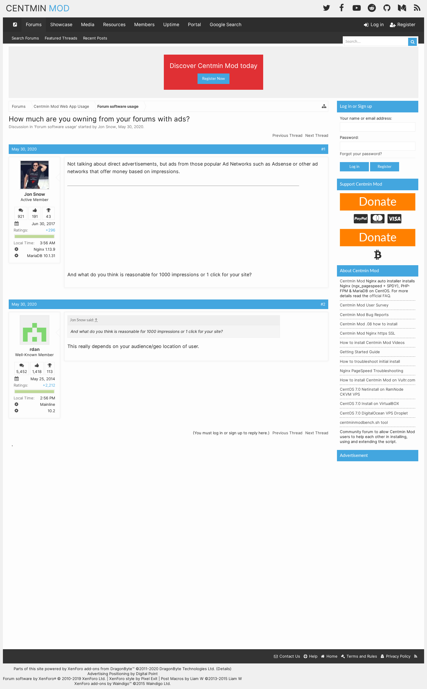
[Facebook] (342, 7)
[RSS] (417, 7)
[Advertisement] (111, 225)
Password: (349, 137)
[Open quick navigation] (15, 24)
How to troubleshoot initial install (370, 361)
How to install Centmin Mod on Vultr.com (377, 380)
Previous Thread (287, 135)
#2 (323, 304)
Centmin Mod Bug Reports (364, 314)
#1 (323, 149)
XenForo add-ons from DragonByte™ (101, 668)
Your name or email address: (366, 118)
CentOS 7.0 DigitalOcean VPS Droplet (374, 413)
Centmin (38, 8)
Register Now (213, 79)
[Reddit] (372, 7)
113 (50, 371)
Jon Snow (107, 126)
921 (21, 216)
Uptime (171, 24)
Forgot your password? (361, 153)
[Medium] (402, 7)
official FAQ (379, 295)
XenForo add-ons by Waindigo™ (103, 683)
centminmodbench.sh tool (364, 422)
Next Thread (316, 135)
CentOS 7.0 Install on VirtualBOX (369, 403)
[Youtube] (357, 7)
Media (87, 24)
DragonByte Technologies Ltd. (187, 668)
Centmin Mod (352, 281)
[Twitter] (326, 7)
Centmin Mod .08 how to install (368, 324)
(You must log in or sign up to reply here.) (231, 432)
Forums (34, 24)
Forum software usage (55, 126)
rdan (35, 349)
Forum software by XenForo (54, 678)
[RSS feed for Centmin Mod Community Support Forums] (416, 656)
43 (48, 216)
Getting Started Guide (360, 351)
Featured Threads (61, 38)
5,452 (21, 371)
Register (385, 167)
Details (224, 668)
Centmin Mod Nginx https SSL (367, 333)
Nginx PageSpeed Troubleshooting (371, 370)
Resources (114, 24)
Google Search (225, 24)
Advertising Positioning (108, 673)
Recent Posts (95, 38)
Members (144, 24)
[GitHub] (387, 7)
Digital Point (147, 673)
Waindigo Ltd (158, 683)
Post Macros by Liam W (201, 678)
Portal (194, 24)
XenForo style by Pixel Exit (133, 678)
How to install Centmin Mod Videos (372, 342)
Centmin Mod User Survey (364, 305)
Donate (378, 202)
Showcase (61, 24)
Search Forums (25, 38)
